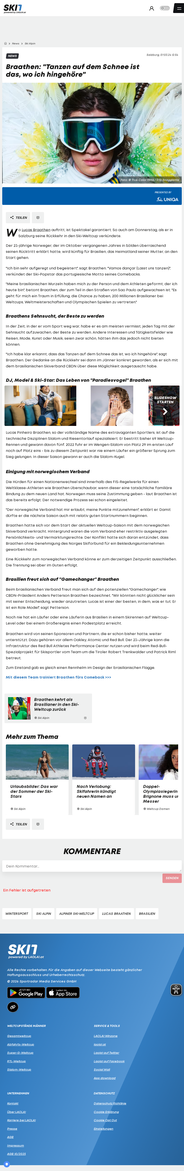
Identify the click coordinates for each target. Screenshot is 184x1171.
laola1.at (100, 1044)
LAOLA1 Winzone (106, 1036)
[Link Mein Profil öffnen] (150, 8)
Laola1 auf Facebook (109, 1061)
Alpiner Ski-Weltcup (76, 913)
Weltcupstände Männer (26, 1026)
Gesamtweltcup (19, 1036)
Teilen (21, 217)
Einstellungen (103, 1128)
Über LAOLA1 (16, 1112)
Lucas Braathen (36, 230)
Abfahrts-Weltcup (20, 1044)
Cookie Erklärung (106, 1112)
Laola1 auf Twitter (106, 1052)
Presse (12, 1128)
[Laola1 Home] (26, 951)
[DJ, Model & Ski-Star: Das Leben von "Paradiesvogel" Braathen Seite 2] (112, 406)
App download (105, 1078)
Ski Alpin (43, 913)
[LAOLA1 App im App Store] (63, 993)
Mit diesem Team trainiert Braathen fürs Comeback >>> (58, 677)
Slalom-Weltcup (19, 1069)
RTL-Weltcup (16, 1061)
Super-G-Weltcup (20, 1052)
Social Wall (102, 1069)
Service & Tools (107, 1026)
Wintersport (16, 913)
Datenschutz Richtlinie (110, 1103)
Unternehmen (18, 1093)
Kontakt (12, 1103)
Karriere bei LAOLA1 (21, 1120)
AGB (10, 1137)
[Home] (5, 44)
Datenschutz (104, 1093)
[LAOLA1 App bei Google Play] (26, 993)
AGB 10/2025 (16, 1154)
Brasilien (147, 913)
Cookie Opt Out (105, 1120)
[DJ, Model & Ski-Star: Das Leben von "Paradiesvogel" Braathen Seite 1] (40, 406)
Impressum (15, 1145)
